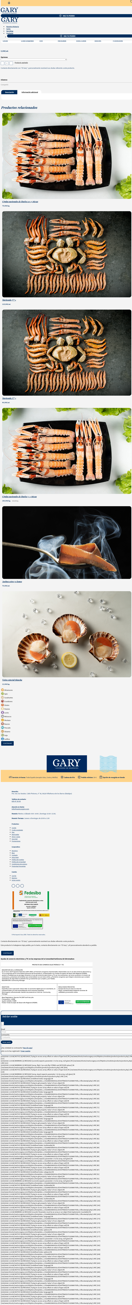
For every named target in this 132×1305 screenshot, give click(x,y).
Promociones (16, 841)
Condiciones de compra (19, 864)
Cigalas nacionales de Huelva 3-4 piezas (19, 496)
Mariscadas (15, 834)
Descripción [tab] (9, 92)
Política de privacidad (19, 862)
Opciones (4, 57)
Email (3, 1029)
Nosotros (15, 851)
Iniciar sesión (16, 880)
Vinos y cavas (16, 837)
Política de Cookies (18, 860)
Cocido (14, 828)
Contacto (9, 33)
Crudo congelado (17, 830)
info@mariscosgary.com (20, 809)
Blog (13, 853)
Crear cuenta (25, 1051)
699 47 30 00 (16, 801)
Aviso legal (15, 857)
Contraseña (5, 1035)
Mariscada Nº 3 (9, 398)
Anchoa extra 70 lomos (12, 581)
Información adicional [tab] (30, 92)
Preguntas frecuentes (19, 866)
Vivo (13, 832)
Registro (14, 878)
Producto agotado (21, 62)
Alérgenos (4, 80)
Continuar (7, 743)
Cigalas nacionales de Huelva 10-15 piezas (20, 201)
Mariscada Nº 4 (9, 300)
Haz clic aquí (27, 1048)
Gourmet (14, 839)
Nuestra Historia (12, 27)
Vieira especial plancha (12, 680)
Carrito (14, 876)
